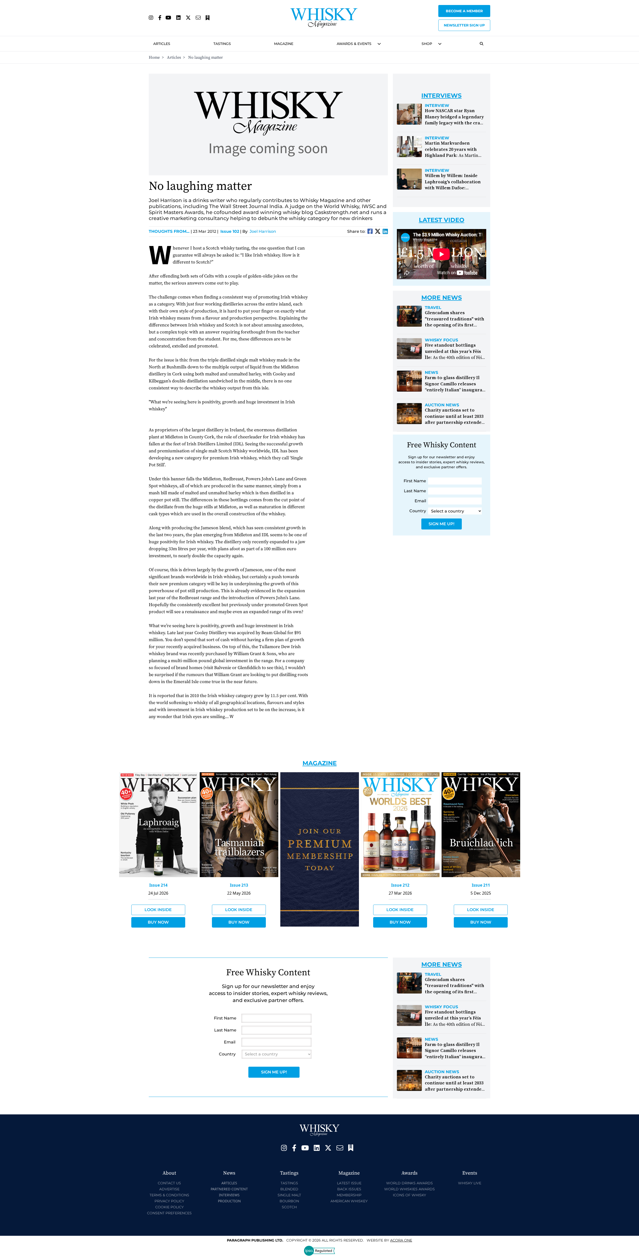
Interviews (229, 1195)
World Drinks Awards (409, 1183)
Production (229, 1201)
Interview (437, 106)
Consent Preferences (169, 1213)
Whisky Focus (441, 340)
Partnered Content (229, 1189)
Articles (161, 43)
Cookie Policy (169, 1207)
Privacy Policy (169, 1201)
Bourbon (289, 1201)
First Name (415, 481)
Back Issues (349, 1189)
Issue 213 (239, 885)
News (431, 373)
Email (420, 501)
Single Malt (289, 1195)
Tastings (222, 43)
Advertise (169, 1189)
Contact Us (169, 1183)
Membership (349, 1195)
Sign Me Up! (441, 523)
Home (154, 57)
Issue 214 (158, 885)
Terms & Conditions (169, 1195)
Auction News (442, 405)
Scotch (289, 1207)
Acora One (401, 1240)
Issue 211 (481, 885)
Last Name (415, 491)
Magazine (283, 43)
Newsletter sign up (464, 25)
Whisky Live (469, 1183)
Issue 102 (229, 231)
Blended (289, 1189)
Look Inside (158, 909)
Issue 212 (400, 885)
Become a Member (464, 11)
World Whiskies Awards (409, 1189)
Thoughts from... (170, 231)
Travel (433, 308)
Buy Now (158, 922)
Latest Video (441, 220)
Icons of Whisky (409, 1195)
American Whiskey (349, 1201)
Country (417, 510)
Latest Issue (349, 1183)
